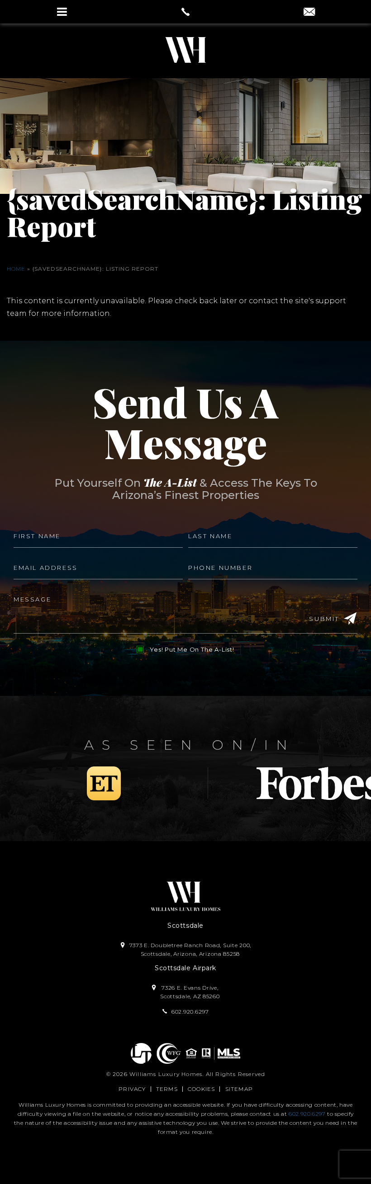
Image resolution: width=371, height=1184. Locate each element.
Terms (167, 1088)
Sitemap (239, 1088)
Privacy (132, 1088)
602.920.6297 (307, 1113)
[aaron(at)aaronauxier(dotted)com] (309, 13)
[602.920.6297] (185, 11)
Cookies (201, 1088)
